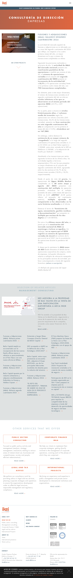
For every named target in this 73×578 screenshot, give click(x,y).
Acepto (69, 571)
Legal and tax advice (8, 529)
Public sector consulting (9, 522)
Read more (19, 461)
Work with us (6, 542)
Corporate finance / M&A (10, 527)
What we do (6, 520)
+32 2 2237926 (59, 562)
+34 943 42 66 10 (9, 558)
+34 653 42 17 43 (33, 556)
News (28, 523)
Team (3, 537)
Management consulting (9, 524)
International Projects (8, 531)
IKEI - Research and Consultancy (7, 3)
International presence (9, 539)
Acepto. (50, 575)
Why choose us (31, 516)
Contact (5, 550)
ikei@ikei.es (6, 562)
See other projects (18, 62)
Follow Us (54, 516)
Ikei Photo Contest (33, 526)
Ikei (5, 510)
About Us (5, 535)
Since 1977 (6, 516)
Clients (28, 520)
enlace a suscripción (54, 263)
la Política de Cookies (40, 575)
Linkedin (52, 519)
